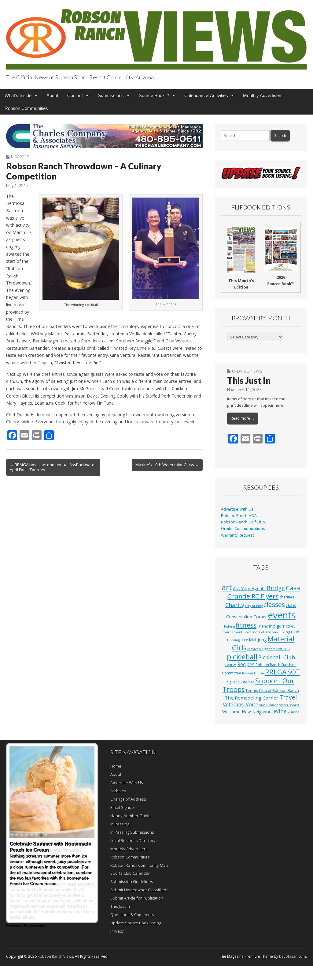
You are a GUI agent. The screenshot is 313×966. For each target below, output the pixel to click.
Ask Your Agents (249, 588)
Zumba (293, 712)
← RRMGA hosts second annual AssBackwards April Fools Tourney (53, 467)
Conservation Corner (246, 617)
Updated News (247, 371)
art (227, 587)
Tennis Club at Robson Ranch (272, 690)
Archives (118, 791)
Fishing (229, 626)
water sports (289, 705)
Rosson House (253, 673)
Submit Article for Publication (136, 898)
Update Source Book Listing (135, 923)
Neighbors (267, 649)
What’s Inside (18, 95)
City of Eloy (254, 606)
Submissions (111, 95)
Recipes (246, 664)
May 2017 (20, 156)
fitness (246, 625)
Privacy (117, 931)
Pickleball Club (276, 657)
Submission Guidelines (131, 881)
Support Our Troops (258, 685)
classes (274, 604)
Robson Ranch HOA (239, 515)
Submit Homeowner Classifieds (139, 889)
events (282, 615)
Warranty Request (237, 535)
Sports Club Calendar (130, 873)
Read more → (243, 418)
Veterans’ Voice (240, 704)
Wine (280, 711)
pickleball (242, 657)
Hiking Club (289, 632)
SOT (293, 671)
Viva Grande (268, 705)
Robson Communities (26, 108)
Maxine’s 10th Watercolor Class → (167, 464)
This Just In (249, 380)
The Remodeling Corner (251, 698)
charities (286, 597)
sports (234, 681)
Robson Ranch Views (55, 956)
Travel (288, 697)
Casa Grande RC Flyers (263, 592)
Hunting (233, 640)
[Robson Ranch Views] (156, 35)
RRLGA (275, 672)
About (52, 95)
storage (248, 682)
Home (115, 766)
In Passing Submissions (132, 832)
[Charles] (104, 136)
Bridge (276, 588)
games (283, 626)
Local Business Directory (133, 840)
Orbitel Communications (243, 528)
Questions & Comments (132, 914)
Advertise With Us (237, 509)
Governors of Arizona (260, 632)
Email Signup (122, 807)
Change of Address (128, 799)
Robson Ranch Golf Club (243, 522)
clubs (291, 605)
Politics (230, 665)
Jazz (244, 640)
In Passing (119, 824)
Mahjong (258, 640)
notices (283, 648)
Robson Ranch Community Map (139, 865)
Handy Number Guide (130, 815)
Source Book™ (154, 95)
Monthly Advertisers (263, 95)
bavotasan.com (292, 956)
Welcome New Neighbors (247, 712)
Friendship (266, 626)
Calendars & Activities (206, 95)
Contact (75, 95)
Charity (234, 605)
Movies (252, 649)
